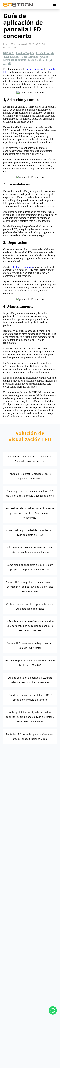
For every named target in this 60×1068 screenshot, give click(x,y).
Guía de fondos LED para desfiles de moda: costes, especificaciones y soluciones (30, 550)
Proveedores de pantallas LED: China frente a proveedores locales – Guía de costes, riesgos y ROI (30, 513)
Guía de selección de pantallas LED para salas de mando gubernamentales (30, 680)
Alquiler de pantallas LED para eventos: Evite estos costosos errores (30, 459)
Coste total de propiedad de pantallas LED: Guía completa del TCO (30, 532)
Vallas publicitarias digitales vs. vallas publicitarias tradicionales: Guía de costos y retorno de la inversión (30, 717)
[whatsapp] (53, 1010)
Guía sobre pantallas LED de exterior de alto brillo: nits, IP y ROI (30, 663)
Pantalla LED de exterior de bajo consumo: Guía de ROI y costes (30, 645)
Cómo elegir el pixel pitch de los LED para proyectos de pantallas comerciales (30, 567)
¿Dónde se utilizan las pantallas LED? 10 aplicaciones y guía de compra (30, 697)
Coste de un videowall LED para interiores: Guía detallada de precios (30, 606)
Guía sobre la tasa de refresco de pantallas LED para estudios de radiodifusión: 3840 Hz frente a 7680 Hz (30, 626)
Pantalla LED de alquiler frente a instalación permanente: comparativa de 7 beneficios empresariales (30, 586)
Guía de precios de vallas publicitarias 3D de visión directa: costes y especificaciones (30, 493)
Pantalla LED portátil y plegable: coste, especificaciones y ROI (30, 476)
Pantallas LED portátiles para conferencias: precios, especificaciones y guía (30, 736)
